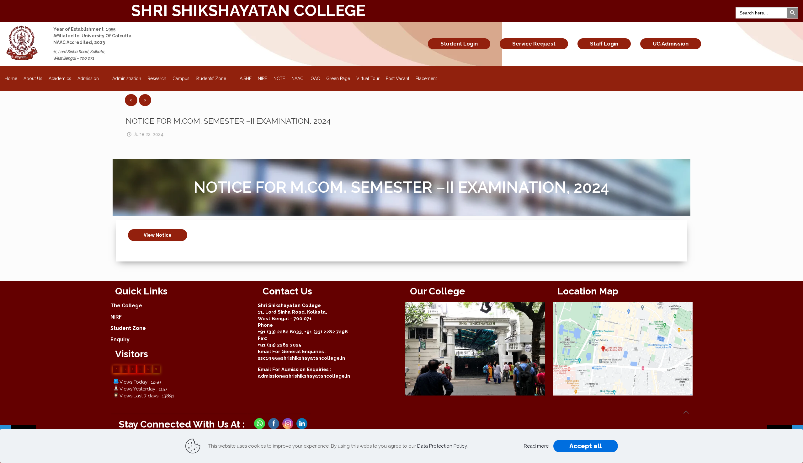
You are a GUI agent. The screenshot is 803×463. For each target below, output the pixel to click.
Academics (60, 78)
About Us (33, 78)
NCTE (279, 78)
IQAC (315, 78)
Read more (536, 446)
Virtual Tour (368, 78)
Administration (126, 78)
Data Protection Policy (442, 446)
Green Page (338, 78)
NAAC (297, 78)
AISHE (246, 78)
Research (156, 78)
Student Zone (128, 328)
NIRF (262, 78)
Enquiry (120, 339)
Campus (181, 78)
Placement (426, 78)
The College (126, 306)
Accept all (585, 446)
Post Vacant (397, 78)
